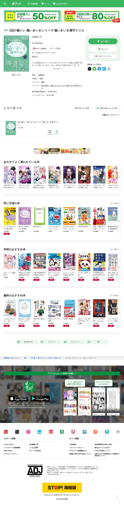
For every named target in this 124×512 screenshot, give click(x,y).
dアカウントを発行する (53, 495)
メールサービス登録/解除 (12, 447)
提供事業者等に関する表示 (103, 444)
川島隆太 (35, 37)
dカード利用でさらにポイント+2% (43, 53)
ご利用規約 (73, 444)
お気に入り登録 (83, 108)
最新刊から (115, 115)
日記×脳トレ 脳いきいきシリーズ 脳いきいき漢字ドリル (37, 123)
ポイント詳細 (55, 48)
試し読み (18, 75)
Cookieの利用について (102, 450)
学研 (41, 78)
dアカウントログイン (11, 454)
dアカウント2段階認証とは (78, 450)
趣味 (43, 82)
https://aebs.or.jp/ (53, 474)
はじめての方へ (9, 444)
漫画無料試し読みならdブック (12, 358)
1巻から (105, 115)
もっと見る (114, 203)
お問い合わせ (8, 450)
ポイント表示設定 (35, 450)
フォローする (40, 36)
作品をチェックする (104, 56)
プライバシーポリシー (76, 447)
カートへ (104, 49)
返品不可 (35, 56)
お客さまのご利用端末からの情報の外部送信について (107, 455)
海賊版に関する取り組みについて (80, 454)
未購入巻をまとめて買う (109, 108)
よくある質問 (33, 447)
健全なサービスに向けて (103, 447)
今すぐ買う (105, 41)
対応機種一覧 (33, 444)
